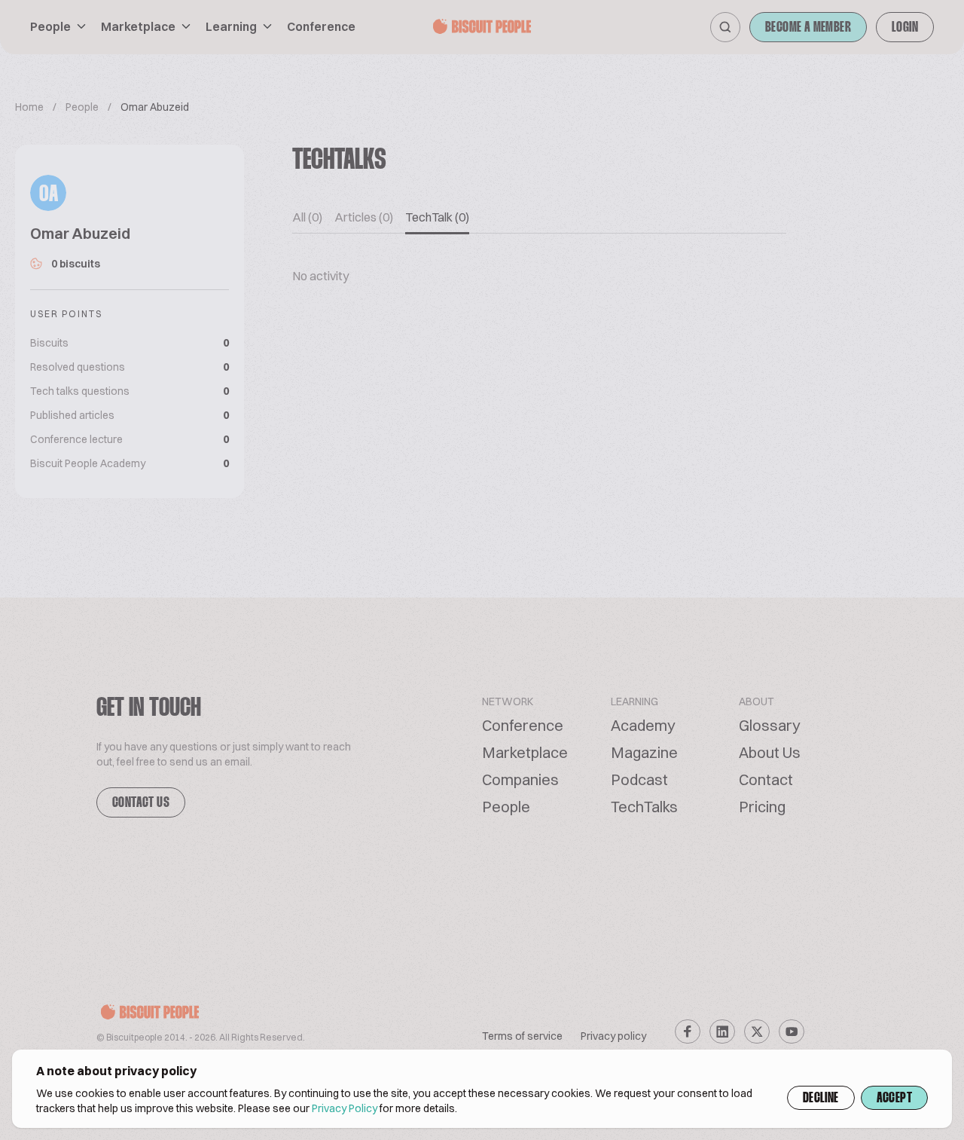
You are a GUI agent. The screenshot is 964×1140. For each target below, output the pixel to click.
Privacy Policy (344, 1108)
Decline (821, 1098)
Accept (894, 1098)
